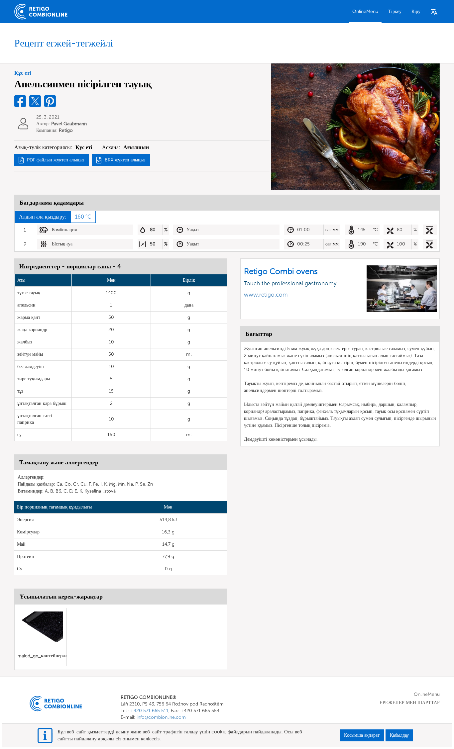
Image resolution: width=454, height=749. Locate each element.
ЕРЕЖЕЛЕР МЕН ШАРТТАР (410, 702)
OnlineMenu (365, 11)
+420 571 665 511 (149, 710)
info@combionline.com (161, 717)
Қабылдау (399, 735)
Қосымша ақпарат (362, 735)
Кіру (415, 11)
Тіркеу (394, 11)
